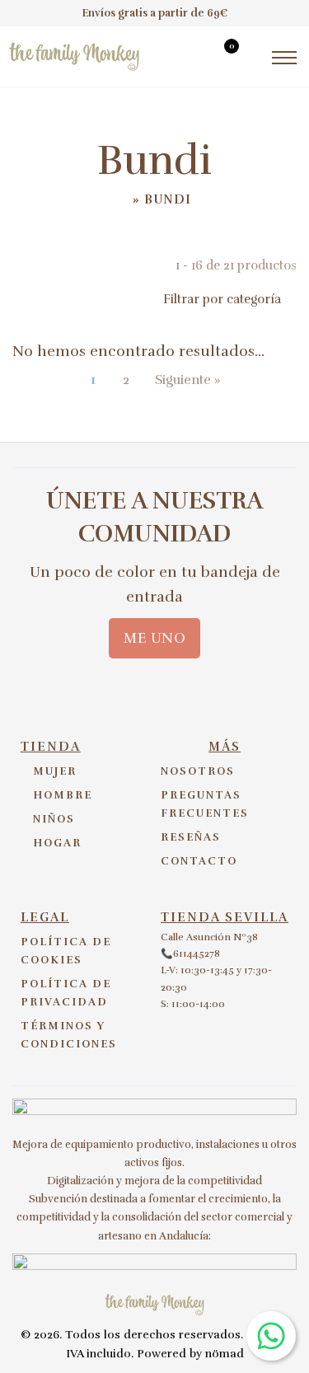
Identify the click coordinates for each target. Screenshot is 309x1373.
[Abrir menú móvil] (284, 57)
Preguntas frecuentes (205, 804)
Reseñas (191, 837)
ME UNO (154, 638)
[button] (154, 299)
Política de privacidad (66, 993)
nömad (224, 1354)
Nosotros (198, 771)
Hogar (57, 843)
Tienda (51, 746)
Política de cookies (66, 951)
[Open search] (192, 58)
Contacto (199, 861)
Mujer (55, 771)
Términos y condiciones (69, 1035)
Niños (54, 819)
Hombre (62, 795)
